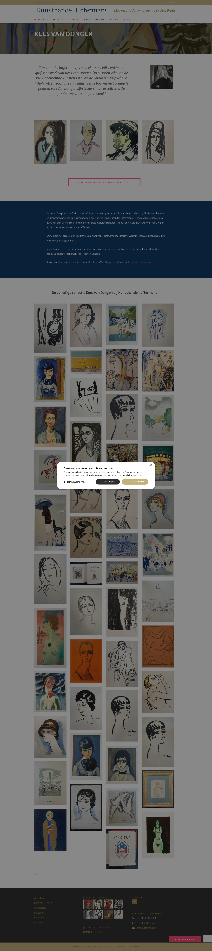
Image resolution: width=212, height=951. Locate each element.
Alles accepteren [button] (135, 482)
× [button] (151, 465)
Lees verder (138, 475)
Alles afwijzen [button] (107, 482)
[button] (74, 482)
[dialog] (106, 475)
